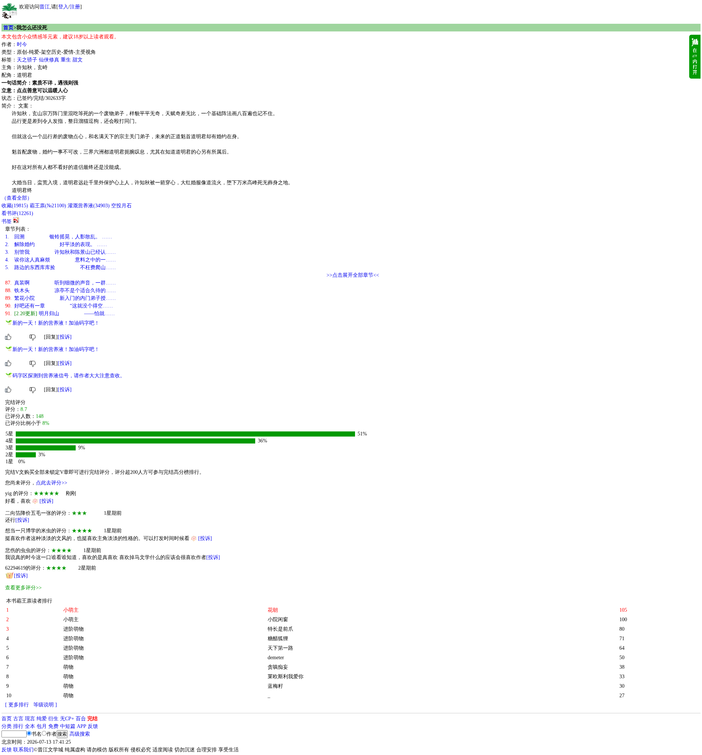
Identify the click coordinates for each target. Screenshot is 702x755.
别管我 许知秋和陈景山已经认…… (60, 252)
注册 (75, 7)
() (14, 205)
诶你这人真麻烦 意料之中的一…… (60, 260)
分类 (6, 726)
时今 (22, 44)
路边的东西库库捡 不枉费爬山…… (60, 267)
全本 (30, 726)
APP (81, 726)
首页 (8, 27)
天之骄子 (27, 60)
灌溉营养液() (89, 205)
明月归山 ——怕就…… (60, 313)
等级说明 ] (45, 704)
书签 (6, 221)
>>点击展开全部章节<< (353, 275)
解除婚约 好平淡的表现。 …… (56, 244)
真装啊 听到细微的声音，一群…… (60, 283)
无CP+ (67, 718)
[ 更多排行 (17, 704)
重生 (66, 60)
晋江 (44, 7)
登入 (63, 7)
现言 (30, 718)
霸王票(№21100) (48, 205)
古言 (18, 718)
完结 (92, 718)
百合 (81, 718)
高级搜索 (79, 734)
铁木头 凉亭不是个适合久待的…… (60, 290)
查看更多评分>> (23, 587)
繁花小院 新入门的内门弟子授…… (60, 298)
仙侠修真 (49, 60)
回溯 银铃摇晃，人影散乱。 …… (58, 236)
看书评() (17, 213)
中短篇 (67, 726)
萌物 (68, 667)
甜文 (77, 60)
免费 (53, 726)
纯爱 (42, 718)
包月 (42, 726)
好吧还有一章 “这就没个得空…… (59, 306)
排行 (18, 726)
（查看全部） (16, 198)
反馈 (93, 726)
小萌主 (71, 619)
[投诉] (65, 337)
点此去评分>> (51, 483)
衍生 (53, 718)
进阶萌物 (73, 629)
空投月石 (121, 205)
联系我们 (23, 749)
